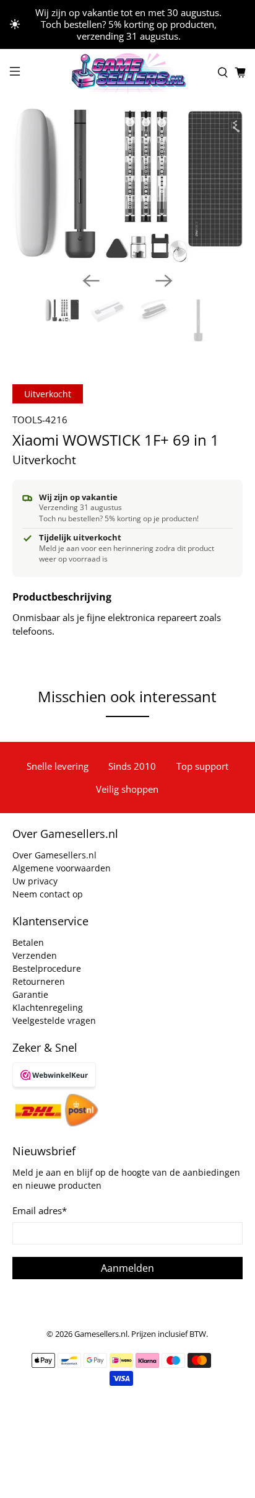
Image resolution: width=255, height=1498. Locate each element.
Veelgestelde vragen (54, 1020)
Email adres (39, 1210)
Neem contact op (47, 894)
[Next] (164, 280)
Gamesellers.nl (100, 1334)
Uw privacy (35, 881)
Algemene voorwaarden (61, 868)
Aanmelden (127, 1268)
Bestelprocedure (46, 968)
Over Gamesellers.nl (54, 855)
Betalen (28, 942)
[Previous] (91, 280)
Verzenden (34, 955)
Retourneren (38, 981)
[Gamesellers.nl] (127, 73)
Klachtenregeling (47, 1007)
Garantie (30, 994)
